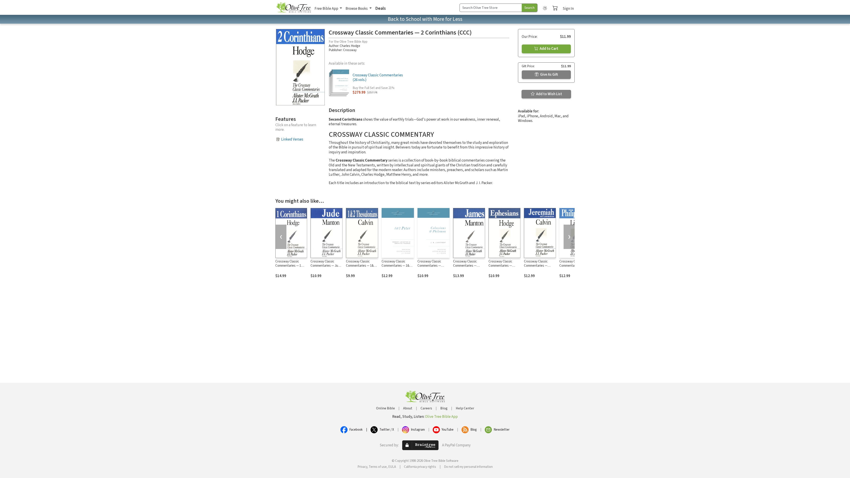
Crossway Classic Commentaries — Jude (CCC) (326, 265)
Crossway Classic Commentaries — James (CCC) (465, 265)
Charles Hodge (350, 46)
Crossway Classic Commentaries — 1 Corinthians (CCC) (288, 265)
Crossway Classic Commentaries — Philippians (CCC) (571, 265)
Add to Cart (548, 48)
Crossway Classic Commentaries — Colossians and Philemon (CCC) (429, 267)
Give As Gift (548, 74)
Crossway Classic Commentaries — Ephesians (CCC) (500, 265)
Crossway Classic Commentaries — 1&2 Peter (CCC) (396, 265)
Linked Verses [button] (292, 139)
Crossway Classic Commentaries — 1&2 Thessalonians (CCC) (360, 265)
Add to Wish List (548, 94)
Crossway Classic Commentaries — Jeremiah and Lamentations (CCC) (538, 267)
